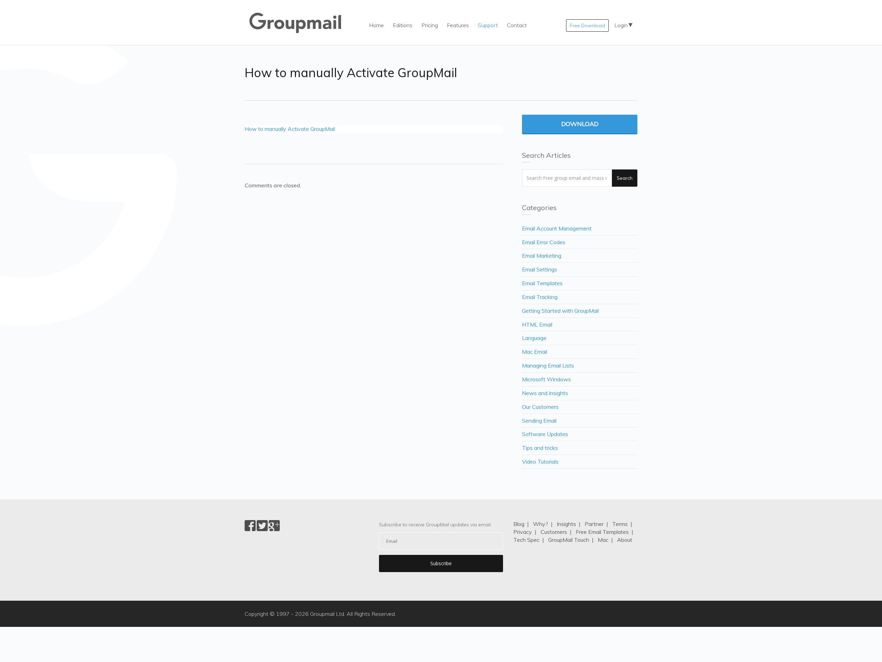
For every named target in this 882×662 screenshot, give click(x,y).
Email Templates (542, 283)
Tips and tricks (540, 447)
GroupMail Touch (568, 539)
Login (621, 25)
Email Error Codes (543, 242)
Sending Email (539, 420)
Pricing (429, 25)
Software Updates (545, 434)
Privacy (522, 531)
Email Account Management (557, 228)
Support (488, 25)
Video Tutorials (540, 461)
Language (534, 337)
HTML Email (537, 324)
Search (625, 178)
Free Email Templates (602, 531)
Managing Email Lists (548, 365)
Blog (518, 523)
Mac (603, 539)
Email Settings (539, 269)
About (624, 539)
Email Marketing (541, 255)
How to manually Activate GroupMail (290, 128)
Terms (620, 523)
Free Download (587, 25)
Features (458, 25)
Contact (517, 25)
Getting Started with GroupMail (560, 310)
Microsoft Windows (546, 379)
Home (376, 25)
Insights (566, 523)
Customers (554, 531)
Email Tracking (539, 296)
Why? (540, 523)
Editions (402, 25)
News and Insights (545, 393)
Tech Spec (526, 539)
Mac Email (534, 351)
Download (579, 124)
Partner (594, 523)
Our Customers (540, 406)
